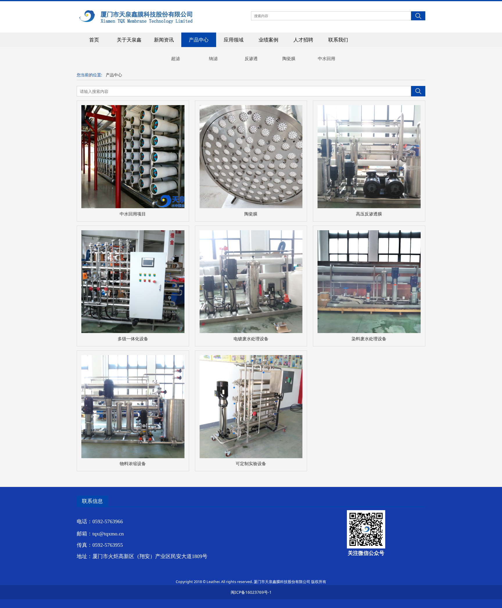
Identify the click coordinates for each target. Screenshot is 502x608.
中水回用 (326, 58)
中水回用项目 (133, 214)
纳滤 (213, 58)
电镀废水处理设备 (251, 339)
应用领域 (233, 39)
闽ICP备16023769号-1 (251, 592)
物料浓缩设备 (133, 464)
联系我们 (338, 39)
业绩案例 (268, 39)
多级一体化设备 (133, 339)
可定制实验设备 (251, 464)
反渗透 (251, 58)
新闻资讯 (164, 39)
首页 (94, 39)
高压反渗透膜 (369, 214)
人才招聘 (303, 39)
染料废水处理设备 (369, 339)
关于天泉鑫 (129, 39)
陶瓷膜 (288, 58)
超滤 (175, 58)
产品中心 (199, 39)
